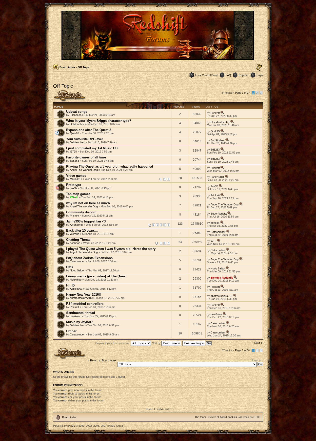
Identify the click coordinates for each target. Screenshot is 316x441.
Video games (76, 175)
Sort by (156, 343)
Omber (71, 331)
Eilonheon (75, 114)
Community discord (81, 212)
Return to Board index (103, 360)
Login (260, 75)
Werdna (74, 233)
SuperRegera (219, 213)
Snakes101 (217, 177)
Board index (67, 67)
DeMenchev (77, 124)
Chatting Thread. (79, 240)
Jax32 (73, 188)
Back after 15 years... (82, 230)
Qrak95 (74, 133)
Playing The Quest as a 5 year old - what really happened (109, 166)
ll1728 (73, 151)
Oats (69, 267)
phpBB (71, 425)
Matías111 (76, 178)
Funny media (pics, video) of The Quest (96, 276)
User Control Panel (206, 75)
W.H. (213, 241)
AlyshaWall (76, 224)
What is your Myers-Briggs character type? (98, 121)
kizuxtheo (75, 279)
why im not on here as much (88, 203)
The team (200, 417)
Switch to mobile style (158, 409)
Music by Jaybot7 (79, 322)
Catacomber (218, 231)
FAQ (228, 75)
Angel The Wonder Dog (84, 169)
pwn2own (75, 316)
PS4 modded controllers (84, 304)
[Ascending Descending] (197, 343)
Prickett (215, 112)
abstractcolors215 (81, 297)
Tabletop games (78, 194)
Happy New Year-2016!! (83, 294)
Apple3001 (76, 288)
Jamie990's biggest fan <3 (86, 221)
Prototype (73, 185)
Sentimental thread (80, 313)
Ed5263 (215, 149)
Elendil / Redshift (222, 277)
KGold (74, 197)
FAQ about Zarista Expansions (89, 258)
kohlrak (215, 222)
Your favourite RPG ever (84, 139)
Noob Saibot (77, 270)
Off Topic (84, 67)
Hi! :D (70, 285)
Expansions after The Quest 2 (88, 130)
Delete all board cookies (222, 417)
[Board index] (158, 58)
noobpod (75, 243)
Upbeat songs (76, 111)
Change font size (259, 67)
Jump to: (256, 360)
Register (244, 75)
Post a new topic (63, 91)
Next (257, 342)
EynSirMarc (218, 140)
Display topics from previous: (113, 343)
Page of (242, 92)
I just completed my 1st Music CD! (92, 148)
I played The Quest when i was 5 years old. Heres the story (111, 249)
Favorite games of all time (86, 157)
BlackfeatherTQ (220, 122)
